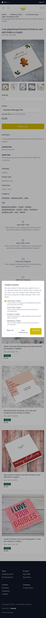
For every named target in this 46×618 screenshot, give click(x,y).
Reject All (10, 330)
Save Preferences (23, 331)
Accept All (36, 330)
